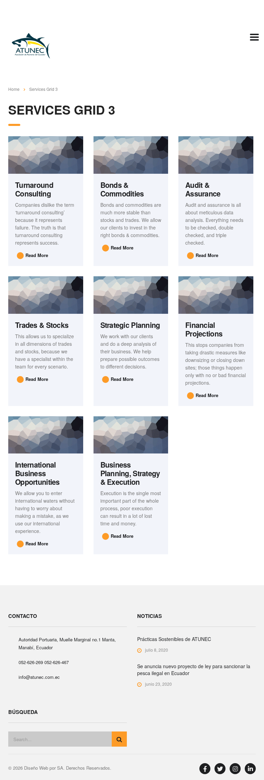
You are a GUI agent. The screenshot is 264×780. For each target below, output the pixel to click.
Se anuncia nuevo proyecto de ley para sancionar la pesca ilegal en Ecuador (193, 669)
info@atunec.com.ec (39, 677)
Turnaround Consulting (34, 189)
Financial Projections (203, 329)
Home (14, 89)
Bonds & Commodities (122, 189)
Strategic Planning (130, 325)
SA (60, 768)
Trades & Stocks (41, 325)
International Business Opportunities (37, 473)
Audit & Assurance (203, 189)
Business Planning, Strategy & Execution (130, 473)
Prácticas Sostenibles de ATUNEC (174, 638)
